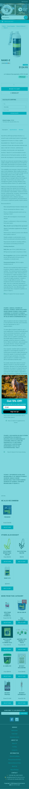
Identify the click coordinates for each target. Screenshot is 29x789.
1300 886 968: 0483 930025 (15, 775)
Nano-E (6, 27)
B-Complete (7, 666)
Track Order (14, 733)
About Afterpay (15, 769)
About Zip (14, 766)
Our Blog (14, 746)
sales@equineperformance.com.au (15, 777)
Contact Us (14, 750)
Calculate (15, 113)
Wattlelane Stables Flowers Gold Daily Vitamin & (7, 643)
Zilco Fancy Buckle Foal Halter (7, 553)
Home (3, 26)
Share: (3, 63)
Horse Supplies (11, 26)
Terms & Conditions (14, 756)
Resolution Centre (14, 737)
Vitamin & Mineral (20, 26)
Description (5, 129)
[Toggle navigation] (2, 21)
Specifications (13, 129)
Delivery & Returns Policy (14, 763)
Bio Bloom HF (21, 612)
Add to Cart (15, 89)
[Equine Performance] (7, 9)
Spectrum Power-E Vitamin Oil (7, 614)
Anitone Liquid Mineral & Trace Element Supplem (22, 643)
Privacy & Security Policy (14, 759)
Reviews (21, 129)
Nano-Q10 (7, 578)
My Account (15, 730)
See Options (7, 527)
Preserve (7, 517)
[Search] (26, 17)
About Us (14, 743)
